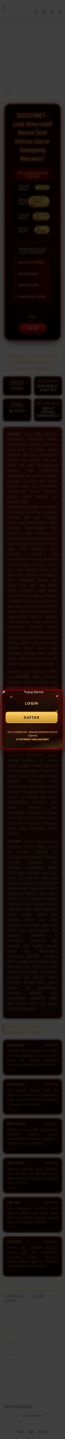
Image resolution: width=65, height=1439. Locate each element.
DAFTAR (31, 717)
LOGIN (31, 703)
